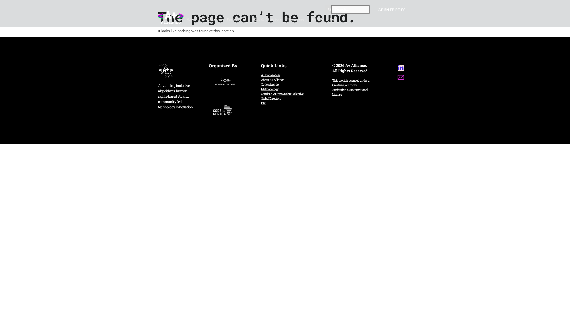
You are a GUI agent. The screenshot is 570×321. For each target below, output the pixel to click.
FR (392, 9)
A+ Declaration (270, 75)
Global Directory (267, 19)
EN (386, 9)
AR (380, 9)
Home (190, 19)
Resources (296, 19)
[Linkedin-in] (401, 68)
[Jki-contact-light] (401, 77)
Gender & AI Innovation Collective (282, 94)
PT (397, 9)
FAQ (333, 19)
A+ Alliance (210, 19)
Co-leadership (270, 84)
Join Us (317, 19)
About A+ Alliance (272, 80)
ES (403, 9)
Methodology (269, 89)
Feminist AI (236, 19)
